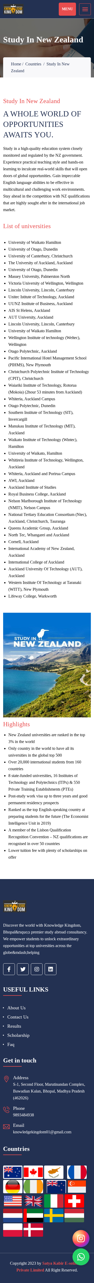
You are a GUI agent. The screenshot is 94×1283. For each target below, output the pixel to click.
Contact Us (17, 1017)
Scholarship (18, 1035)
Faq (10, 1044)
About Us (16, 1007)
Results (14, 1026)
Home (16, 64)
